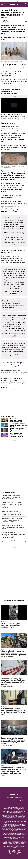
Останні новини (8, 492)
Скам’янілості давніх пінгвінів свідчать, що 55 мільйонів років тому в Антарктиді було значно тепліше (13, 741)
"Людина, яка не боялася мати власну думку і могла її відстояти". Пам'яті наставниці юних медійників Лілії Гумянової (14, 770)
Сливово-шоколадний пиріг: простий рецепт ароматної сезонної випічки (11, 497)
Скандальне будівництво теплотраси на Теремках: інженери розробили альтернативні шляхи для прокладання (13, 535)
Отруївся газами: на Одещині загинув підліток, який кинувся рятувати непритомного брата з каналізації (12, 505)
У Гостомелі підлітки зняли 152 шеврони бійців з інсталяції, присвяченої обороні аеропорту (12, 512)
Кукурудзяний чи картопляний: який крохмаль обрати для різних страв (13, 527)
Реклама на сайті (6, 800)
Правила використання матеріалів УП (14, 802)
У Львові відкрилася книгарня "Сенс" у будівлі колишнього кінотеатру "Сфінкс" (12, 520)
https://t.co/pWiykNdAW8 (14, 288)
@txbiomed (17, 326)
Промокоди (23, 803)
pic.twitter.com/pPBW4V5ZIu (14, 239)
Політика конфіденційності (19, 800)
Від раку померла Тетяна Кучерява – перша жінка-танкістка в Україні (10, 625)
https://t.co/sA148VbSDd (14, 237)
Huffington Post (6, 75)
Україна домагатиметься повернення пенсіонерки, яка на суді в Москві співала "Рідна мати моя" (13, 711)
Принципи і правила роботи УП (10, 803)
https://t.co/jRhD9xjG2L (17, 330)
